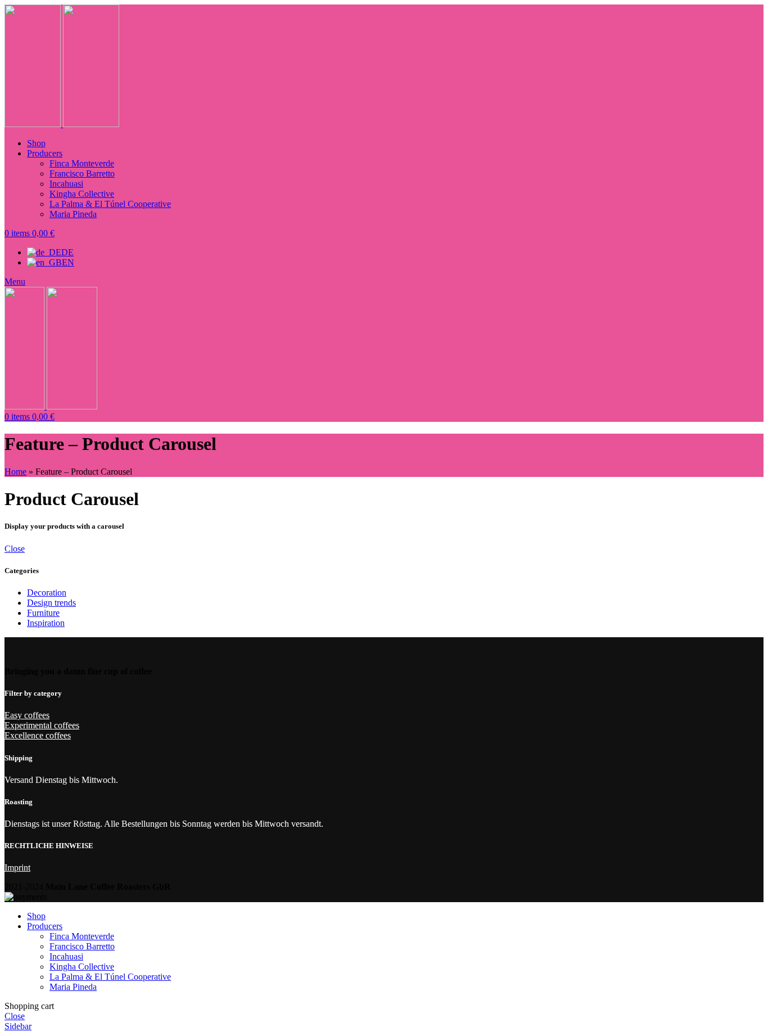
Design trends (51, 602)
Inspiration (46, 623)
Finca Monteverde (81, 163)
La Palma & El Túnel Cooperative (110, 204)
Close (14, 548)
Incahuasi (66, 183)
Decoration (46, 592)
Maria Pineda (73, 214)
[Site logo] (33, 124)
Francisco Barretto (82, 173)
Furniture (43, 613)
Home (15, 471)
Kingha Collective (81, 194)
